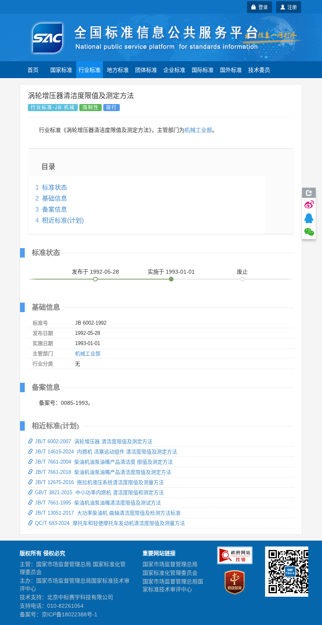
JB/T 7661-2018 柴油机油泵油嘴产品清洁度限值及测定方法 (103, 472)
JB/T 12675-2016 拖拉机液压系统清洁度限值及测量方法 (99, 482)
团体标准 (146, 69)
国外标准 (231, 69)
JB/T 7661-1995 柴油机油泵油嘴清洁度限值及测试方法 (98, 503)
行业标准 (90, 69)
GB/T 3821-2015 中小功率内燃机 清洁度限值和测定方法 (99, 492)
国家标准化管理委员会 (170, 573)
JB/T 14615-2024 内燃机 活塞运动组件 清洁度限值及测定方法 (106, 452)
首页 (32, 69)
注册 (291, 7)
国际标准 (203, 69)
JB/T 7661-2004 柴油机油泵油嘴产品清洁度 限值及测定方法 (104, 462)
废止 (242, 272)
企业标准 (174, 69)
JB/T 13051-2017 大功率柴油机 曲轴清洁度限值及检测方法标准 (108, 513)
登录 (262, 7)
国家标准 (61, 69)
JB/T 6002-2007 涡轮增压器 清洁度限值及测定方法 (93, 441)
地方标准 (118, 69)
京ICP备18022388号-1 (69, 614)
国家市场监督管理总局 (170, 564)
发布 (95, 272)
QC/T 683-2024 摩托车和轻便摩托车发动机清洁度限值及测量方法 (110, 523)
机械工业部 (198, 130)
